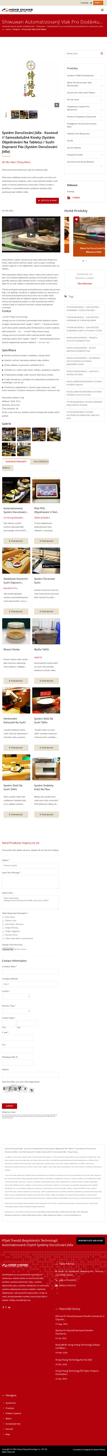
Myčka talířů (41, 649)
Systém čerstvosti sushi (44, 580)
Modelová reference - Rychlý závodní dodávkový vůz (81, 349)
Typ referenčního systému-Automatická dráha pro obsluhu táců (82, 415)
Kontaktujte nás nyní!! (90, 1241)
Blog (8, 1434)
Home (8, 29)
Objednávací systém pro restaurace (78, 108)
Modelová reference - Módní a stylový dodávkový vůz (81, 339)
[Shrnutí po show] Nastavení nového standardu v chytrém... (79, 1318)
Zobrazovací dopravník (12, 1215)
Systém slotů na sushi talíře (43, 720)
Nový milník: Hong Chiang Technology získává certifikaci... (77, 1346)
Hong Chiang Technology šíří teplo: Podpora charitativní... (77, 1372)
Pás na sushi (73, 100)
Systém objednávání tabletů (51, 1215)
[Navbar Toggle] (102, 10)
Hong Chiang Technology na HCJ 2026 (73, 1359)
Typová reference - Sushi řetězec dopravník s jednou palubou (82, 308)
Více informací (85, 283)
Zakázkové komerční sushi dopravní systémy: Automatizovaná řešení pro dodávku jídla (16, 581)
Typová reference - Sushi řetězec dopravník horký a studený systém (84, 329)
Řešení (8, 1419)
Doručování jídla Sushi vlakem (34, 29)
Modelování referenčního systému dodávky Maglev (84, 383)
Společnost (11, 1403)
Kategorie (16, 29)
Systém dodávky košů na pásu (44, 787)
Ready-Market (99, 1450)
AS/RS (70, 141)
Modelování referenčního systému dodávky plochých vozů (84, 393)
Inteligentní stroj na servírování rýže (81, 125)
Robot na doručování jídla (50, 1212)
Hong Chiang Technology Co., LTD (30, 1449)
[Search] (102, 53)
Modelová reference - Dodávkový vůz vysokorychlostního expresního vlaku (83, 361)
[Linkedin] (9, 1307)
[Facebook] (3, 1307)
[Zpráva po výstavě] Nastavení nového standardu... (74, 1332)
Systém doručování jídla (67, 1212)
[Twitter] (6, 1307)
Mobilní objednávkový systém (31, 1215)
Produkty (10, 1408)
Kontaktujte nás (75, 1215)
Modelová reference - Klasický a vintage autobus (82, 373)
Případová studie (75, 155)
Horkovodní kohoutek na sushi (15, 720)
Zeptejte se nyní (49, 201)
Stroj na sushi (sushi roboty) (80, 162)
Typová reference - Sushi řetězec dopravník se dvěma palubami (82, 319)
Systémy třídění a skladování (80, 76)
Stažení (76, 197)
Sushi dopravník (82, 1212)
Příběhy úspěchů (13, 1413)
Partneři (9, 1429)
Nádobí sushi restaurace (78, 134)
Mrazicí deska (12, 649)
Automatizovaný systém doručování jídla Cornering (15, 510)
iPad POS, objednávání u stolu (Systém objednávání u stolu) (46, 510)
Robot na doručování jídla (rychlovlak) (79, 84)
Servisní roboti (74, 148)
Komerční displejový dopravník (81, 117)
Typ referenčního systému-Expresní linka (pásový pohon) (84, 403)
